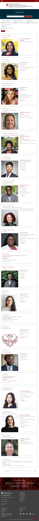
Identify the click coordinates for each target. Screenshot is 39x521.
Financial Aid (9, 483)
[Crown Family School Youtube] (30, 514)
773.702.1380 (22, 137)
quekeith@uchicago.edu (7, 317)
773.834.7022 (22, 440)
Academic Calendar (4, 508)
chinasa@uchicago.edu (24, 62)
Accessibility (3, 509)
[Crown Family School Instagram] (33, 514)
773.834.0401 (22, 89)
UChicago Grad (15, 486)
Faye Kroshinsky (6, 459)
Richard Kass (6, 253)
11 (30, 470)
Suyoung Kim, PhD (7, 388)
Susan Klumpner (7, 435)
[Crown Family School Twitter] (27, 514)
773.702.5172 (5, 379)
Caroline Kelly (6, 327)
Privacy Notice (3, 516)
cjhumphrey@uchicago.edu (25, 38)
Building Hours (3, 510)
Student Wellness (19, 483)
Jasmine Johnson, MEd (8, 206)
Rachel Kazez (6, 291)
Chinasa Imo (6, 59)
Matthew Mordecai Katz (8, 267)
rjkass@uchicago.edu (7, 256)
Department (29, 20)
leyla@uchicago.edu (23, 87)
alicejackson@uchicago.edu (25, 112)
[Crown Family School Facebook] (21, 514)
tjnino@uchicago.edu (24, 232)
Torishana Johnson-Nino (8, 229)
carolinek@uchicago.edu (24, 329)
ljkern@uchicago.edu (24, 353)
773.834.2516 (5, 258)
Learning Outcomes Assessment (6, 513)
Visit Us (21, 509)
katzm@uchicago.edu (24, 270)
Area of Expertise (5, 20)
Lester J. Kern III (6, 350)
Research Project (18, 20)
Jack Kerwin (5, 374)
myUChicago (24, 486)
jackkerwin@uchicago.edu (8, 377)
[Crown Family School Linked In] (24, 514)
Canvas (2, 512)
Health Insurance (22, 493)
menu (37, 1)
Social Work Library (23, 508)
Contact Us (21, 510)
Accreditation (22, 500)
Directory (21, 499)
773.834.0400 (22, 186)
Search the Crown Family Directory (12, 14)
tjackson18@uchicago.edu (25, 136)
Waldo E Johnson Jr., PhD (9, 181)
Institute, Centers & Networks (6, 25)
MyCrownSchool (29, 483)
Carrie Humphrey (7, 35)
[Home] (19, 6)
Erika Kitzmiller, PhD (7, 412)
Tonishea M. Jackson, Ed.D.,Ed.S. (10, 133)
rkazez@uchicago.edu (24, 294)
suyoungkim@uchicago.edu (25, 391)
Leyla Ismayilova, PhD (8, 83)
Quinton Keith (6, 315)
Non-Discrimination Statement (6, 514)
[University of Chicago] (6, 493)
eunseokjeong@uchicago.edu (25, 160)
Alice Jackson (6, 108)
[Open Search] (35, 1)
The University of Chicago (5, 495)
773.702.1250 (22, 40)
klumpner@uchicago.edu (24, 438)
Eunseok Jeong (6, 157)
